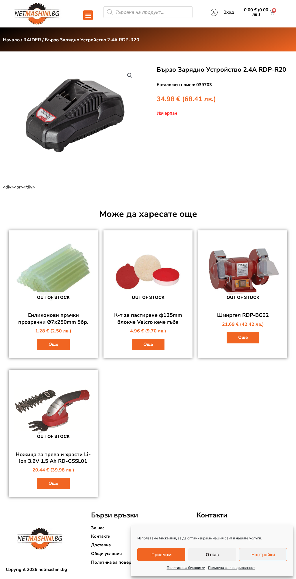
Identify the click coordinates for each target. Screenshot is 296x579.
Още (53, 344)
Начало (11, 40)
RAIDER (32, 40)
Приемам (161, 554)
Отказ (212, 554)
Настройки (263, 554)
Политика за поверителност (231, 567)
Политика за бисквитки (186, 567)
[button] (88, 15)
